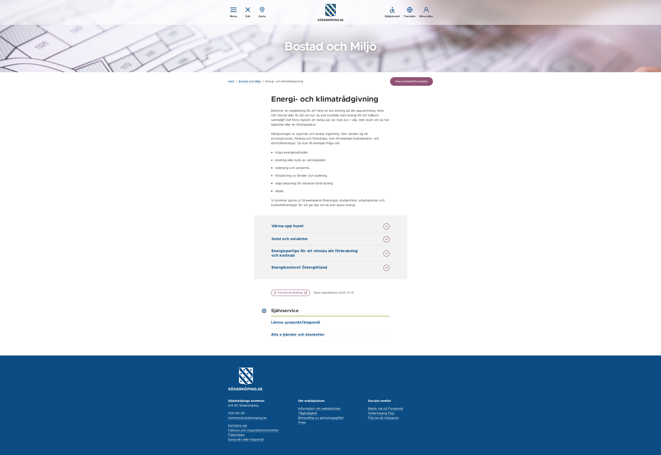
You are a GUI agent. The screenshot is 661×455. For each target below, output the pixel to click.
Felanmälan (236, 435)
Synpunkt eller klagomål (246, 439)
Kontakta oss (237, 425)
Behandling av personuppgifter (321, 418)
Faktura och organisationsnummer (253, 430)
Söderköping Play (381, 413)
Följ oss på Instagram (383, 418)
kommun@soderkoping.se (247, 418)
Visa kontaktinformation (411, 81)
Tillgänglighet (307, 413)
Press (302, 422)
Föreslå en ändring (290, 292)
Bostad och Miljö (250, 81)
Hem (231, 81)
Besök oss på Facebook (385, 408)
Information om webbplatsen (319, 408)
